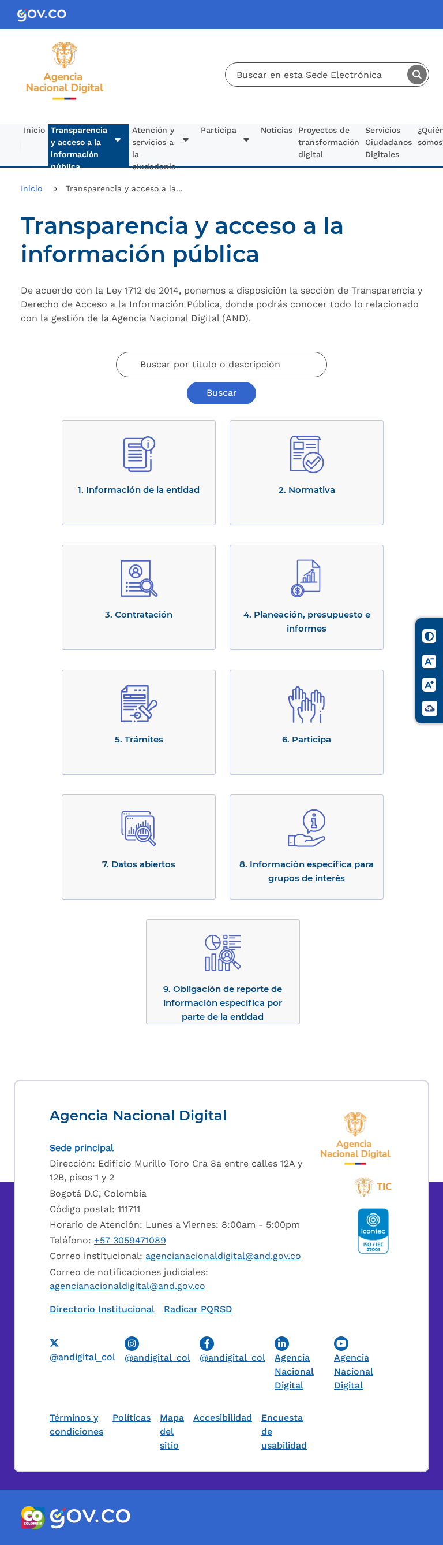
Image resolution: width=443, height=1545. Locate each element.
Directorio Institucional (102, 1308)
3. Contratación (138, 614)
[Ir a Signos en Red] (430, 708)
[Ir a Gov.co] (46, 15)
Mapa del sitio (172, 1431)
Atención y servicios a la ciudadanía (154, 145)
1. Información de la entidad (139, 489)
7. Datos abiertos (138, 864)
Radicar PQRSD (198, 1308)
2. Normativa (307, 489)
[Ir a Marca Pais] (33, 1517)
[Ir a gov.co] (89, 1517)
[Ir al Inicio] (65, 45)
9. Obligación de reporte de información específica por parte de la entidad (222, 1002)
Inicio (34, 130)
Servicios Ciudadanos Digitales (388, 142)
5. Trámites (139, 739)
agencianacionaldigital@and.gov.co (223, 1255)
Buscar (417, 74)
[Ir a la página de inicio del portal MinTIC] (373, 1187)
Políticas (131, 1417)
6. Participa (306, 739)
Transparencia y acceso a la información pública (79, 145)
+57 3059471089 (130, 1240)
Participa (218, 130)
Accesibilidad (222, 1417)
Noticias (276, 130)
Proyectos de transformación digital (328, 142)
